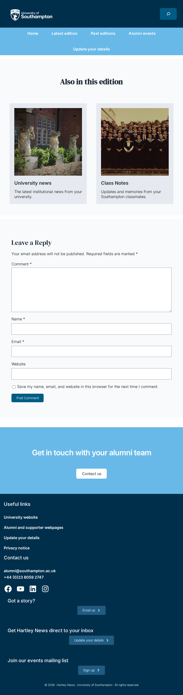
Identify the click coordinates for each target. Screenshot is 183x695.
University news (32, 183)
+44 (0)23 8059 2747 (24, 577)
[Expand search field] (168, 14)
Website (18, 364)
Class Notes (114, 183)
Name (18, 319)
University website (21, 517)
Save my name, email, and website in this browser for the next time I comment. (87, 386)
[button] (91, 610)
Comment (21, 264)
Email (17, 341)
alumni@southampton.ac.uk (30, 570)
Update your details (22, 537)
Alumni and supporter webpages (33, 527)
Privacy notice (17, 548)
